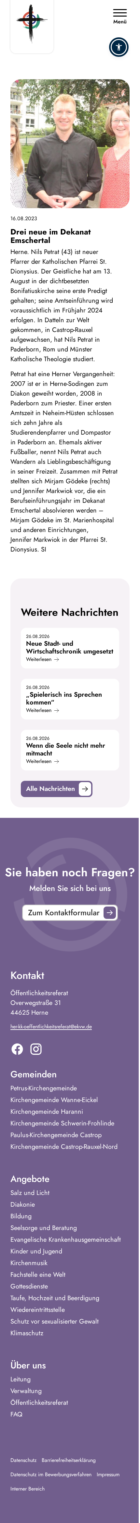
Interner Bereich (27, 1488)
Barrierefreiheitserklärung (69, 1460)
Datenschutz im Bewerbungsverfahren (50, 1474)
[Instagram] (36, 1049)
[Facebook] (17, 1049)
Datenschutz (23, 1460)
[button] (119, 47)
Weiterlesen (38, 659)
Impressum (108, 1474)
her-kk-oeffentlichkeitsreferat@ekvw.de (51, 1026)
